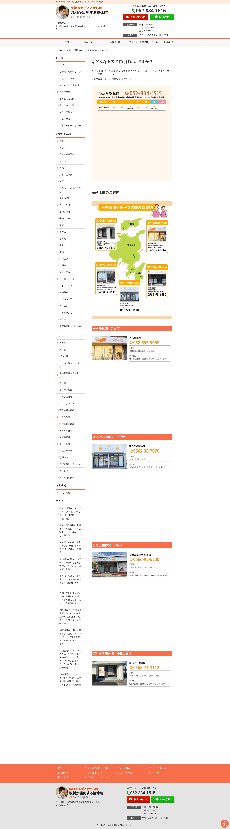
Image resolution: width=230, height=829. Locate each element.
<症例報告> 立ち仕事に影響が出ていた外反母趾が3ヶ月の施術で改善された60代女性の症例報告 (70, 617)
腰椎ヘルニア (65, 299)
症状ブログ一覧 (66, 105)
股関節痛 (63, 265)
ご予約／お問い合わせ (162, 42)
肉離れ (62, 343)
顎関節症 (63, 457)
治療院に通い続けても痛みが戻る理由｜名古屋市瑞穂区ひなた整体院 (70, 547)
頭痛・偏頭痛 (65, 175)
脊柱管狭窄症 (65, 450)
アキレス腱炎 (65, 397)
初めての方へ (65, 119)
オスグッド (64, 471)
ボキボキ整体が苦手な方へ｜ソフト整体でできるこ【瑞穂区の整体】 (70, 581)
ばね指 (62, 239)
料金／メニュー (91, 42)
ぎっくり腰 (64, 205)
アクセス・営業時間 (138, 42)
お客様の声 (115, 42)
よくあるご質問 (71, 50)
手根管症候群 (65, 390)
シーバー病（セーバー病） (70, 365)
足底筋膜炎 (64, 437)
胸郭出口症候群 (66, 477)
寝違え (62, 245)
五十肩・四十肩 (66, 279)
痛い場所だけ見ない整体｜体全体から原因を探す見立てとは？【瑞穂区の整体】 (70, 564)
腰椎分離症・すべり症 (70, 464)
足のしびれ (64, 212)
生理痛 (62, 232)
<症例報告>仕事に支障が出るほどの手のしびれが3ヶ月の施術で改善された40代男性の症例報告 (70, 637)
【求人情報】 (65, 493)
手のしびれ (64, 218)
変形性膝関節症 (66, 424)
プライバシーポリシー (70, 125)
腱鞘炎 (62, 252)
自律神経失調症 (66, 154)
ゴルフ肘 (63, 356)
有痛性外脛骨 (65, 312)
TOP (67, 42)
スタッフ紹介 (65, 112)
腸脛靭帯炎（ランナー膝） (70, 375)
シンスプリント (66, 403)
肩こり (62, 148)
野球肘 (62, 350)
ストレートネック (68, 286)
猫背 (61, 181)
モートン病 (64, 444)
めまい (62, 161)
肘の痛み (63, 259)
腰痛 (61, 141)
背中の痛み (64, 272)
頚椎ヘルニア (65, 417)
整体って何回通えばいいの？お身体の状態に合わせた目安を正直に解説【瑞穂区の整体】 (70, 598)
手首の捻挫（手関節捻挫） (70, 328)
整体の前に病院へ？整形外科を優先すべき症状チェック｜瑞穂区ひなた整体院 (70, 530)
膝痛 (61, 225)
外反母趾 (63, 306)
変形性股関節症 (66, 410)
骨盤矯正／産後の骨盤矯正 (70, 190)
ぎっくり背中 (65, 430)
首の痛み (63, 292)
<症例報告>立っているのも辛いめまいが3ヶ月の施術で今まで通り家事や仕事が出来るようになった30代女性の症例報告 (70, 659)
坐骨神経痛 (64, 198)
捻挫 (61, 336)
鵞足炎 (62, 319)
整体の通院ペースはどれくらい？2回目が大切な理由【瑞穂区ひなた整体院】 (70, 513)
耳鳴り (62, 168)
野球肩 (62, 383)
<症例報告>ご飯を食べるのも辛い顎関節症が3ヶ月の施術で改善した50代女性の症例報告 (70, 679)
